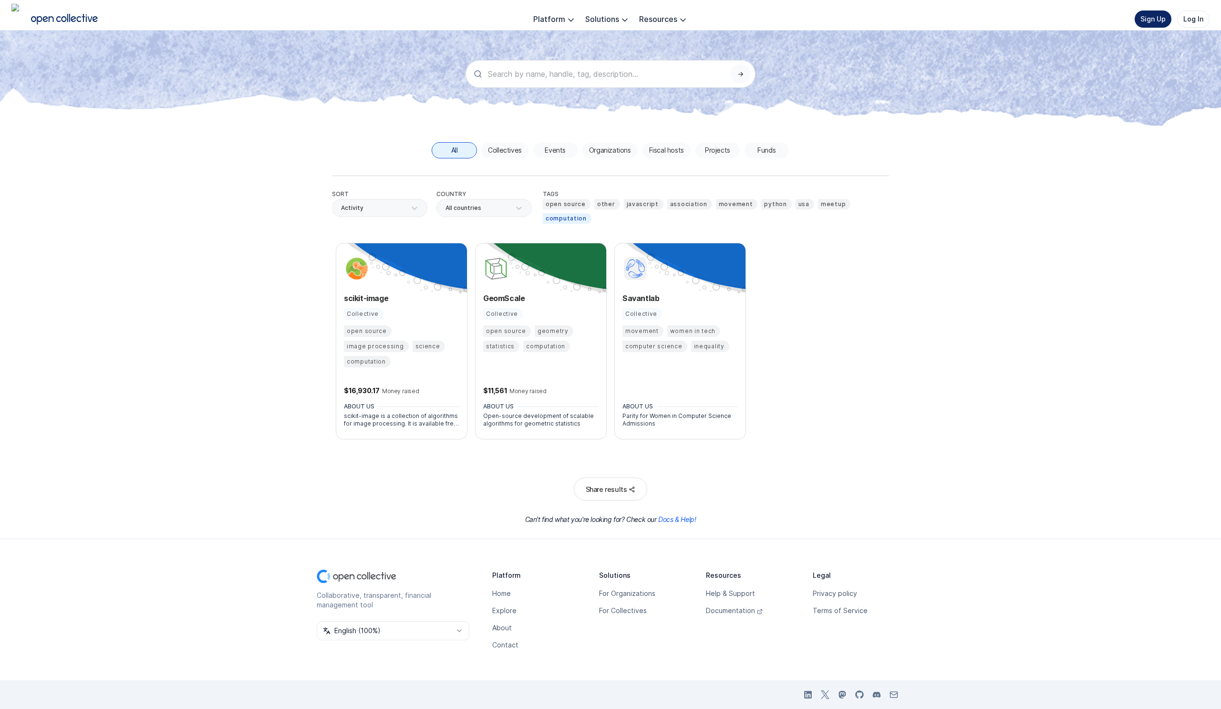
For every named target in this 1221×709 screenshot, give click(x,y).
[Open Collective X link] (825, 694)
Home (501, 593)
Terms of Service (840, 610)
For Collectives (623, 610)
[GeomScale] (495, 268)
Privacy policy (835, 593)
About (502, 628)
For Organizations (627, 593)
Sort (340, 194)
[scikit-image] (355, 268)
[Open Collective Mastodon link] (842, 694)
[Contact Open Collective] (893, 694)
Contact (505, 645)
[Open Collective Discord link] (876, 694)
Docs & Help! (677, 519)
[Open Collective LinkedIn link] (808, 694)
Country (451, 194)
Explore (504, 610)
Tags (551, 194)
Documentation (730, 610)
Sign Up (1153, 19)
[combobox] (446, 208)
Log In (1193, 19)
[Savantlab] (634, 268)
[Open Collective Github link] (859, 694)
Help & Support (730, 593)
